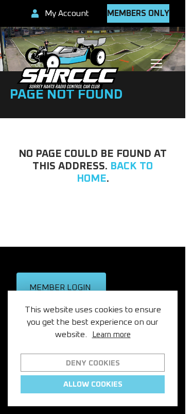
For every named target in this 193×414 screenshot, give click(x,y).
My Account (67, 13)
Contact (92, 244)
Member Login (60, 287)
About (93, 221)
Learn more (111, 335)
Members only (138, 13)
